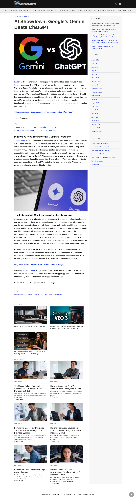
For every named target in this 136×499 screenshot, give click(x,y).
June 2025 (94, 110)
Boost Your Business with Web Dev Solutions (30, 326)
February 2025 (96, 124)
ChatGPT (37, 294)
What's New (18, 381)
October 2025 (95, 95)
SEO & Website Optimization (87, 10)
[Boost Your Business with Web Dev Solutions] (30, 315)
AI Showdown (19, 141)
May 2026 (94, 70)
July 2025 (94, 106)
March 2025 (95, 120)
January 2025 (95, 128)
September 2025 (96, 99)
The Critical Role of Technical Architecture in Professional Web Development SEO (28, 388)
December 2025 (96, 88)
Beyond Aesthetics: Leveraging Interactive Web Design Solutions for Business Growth (66, 430)
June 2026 (94, 67)
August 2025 (95, 103)
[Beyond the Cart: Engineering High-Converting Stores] (30, 454)
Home (5, 10)
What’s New (13, 10)
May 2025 (94, 113)
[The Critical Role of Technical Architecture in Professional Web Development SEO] (30, 370)
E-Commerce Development (106, 10)
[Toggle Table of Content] (15, 124)
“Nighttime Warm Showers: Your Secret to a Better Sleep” (38, 265)
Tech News (58, 294)
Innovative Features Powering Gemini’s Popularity (36, 127)
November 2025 (96, 92)
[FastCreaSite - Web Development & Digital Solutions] (25, 4)
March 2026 (95, 78)
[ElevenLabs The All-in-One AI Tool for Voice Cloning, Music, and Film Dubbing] (30, 341)
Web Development (25, 10)
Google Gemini (47, 294)
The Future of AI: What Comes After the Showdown (36, 130)
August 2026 (95, 60)
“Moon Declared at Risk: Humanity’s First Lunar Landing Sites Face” (43, 112)
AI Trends (28, 294)
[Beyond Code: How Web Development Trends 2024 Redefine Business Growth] (67, 454)
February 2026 (96, 81)
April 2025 (94, 117)
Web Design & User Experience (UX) (45, 10)
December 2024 (96, 131)
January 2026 (95, 85)
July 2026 (94, 63)
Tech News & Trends (124, 10)
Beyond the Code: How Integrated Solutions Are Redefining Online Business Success (29, 430)
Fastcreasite (19, 82)
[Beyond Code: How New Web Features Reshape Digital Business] (67, 370)
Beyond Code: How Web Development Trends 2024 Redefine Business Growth (66, 472)
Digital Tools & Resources (67, 10)
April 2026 (94, 74)
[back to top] (131, 494)
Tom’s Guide (30, 270)
